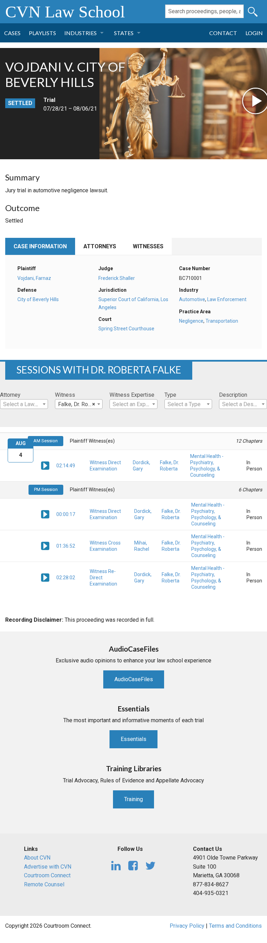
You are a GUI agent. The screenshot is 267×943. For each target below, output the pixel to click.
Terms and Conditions (235, 925)
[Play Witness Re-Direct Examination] (45, 577)
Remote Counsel (44, 884)
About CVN (37, 857)
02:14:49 (65, 465)
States (124, 33)
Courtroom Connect (47, 875)
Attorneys (99, 246)
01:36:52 (65, 546)
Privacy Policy (187, 925)
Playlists (42, 33)
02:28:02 (65, 577)
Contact (223, 33)
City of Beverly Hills (38, 299)
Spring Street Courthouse (126, 328)
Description (233, 395)
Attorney (10, 395)
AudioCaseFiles (133, 679)
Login (254, 33)
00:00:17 (65, 514)
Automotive (192, 299)
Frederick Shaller (116, 278)
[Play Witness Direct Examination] (45, 465)
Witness (65, 395)
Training (133, 799)
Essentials (133, 739)
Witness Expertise (132, 395)
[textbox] (24, 404)
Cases (12, 33)
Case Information (40, 246)
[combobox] (24, 404)
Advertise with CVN (47, 866)
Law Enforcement (226, 299)
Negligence (191, 321)
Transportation (221, 321)
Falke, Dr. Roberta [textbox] (79, 404)
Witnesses (148, 246)
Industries (80, 33)
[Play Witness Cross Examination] (45, 545)
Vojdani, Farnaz (34, 278)
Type (170, 395)
